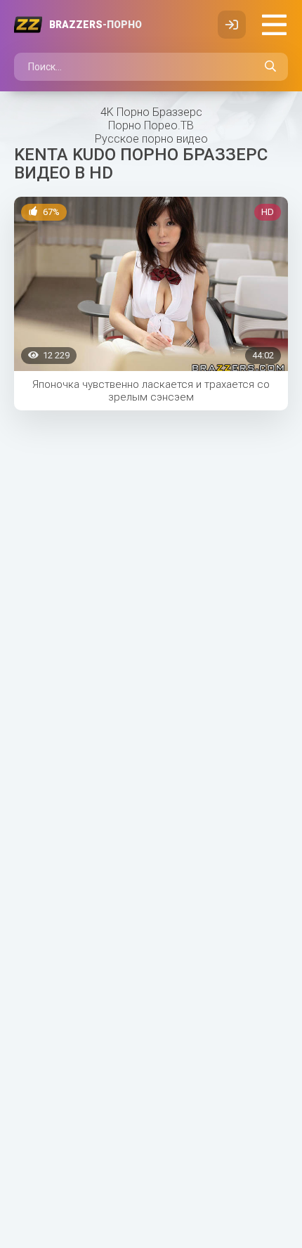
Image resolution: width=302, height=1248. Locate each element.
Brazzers (95, 24)
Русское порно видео (151, 138)
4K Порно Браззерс (151, 112)
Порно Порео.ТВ (151, 125)
